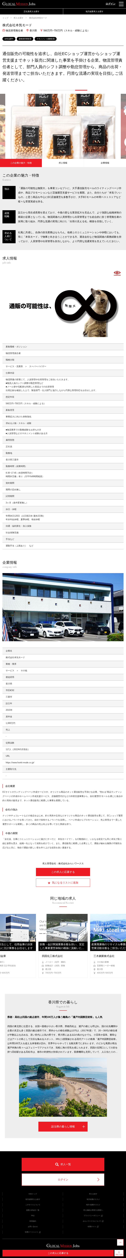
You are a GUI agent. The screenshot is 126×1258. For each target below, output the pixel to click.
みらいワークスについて (92, 1221)
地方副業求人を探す (32, 1199)
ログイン (111, 3)
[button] (45, 90)
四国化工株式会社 (52, 956)
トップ (5, 18)
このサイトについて (32, 1205)
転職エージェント (31, 1232)
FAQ (32, 1215)
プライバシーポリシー (92, 1215)
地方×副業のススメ (93, 1205)
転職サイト (92, 1226)
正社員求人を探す (31, 11)
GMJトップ (33, 1194)
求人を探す (18, 18)
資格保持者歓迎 (25, 39)
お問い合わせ (33, 1226)
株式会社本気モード (38, 18)
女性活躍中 (8, 39)
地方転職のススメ (93, 1199)
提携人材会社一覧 (32, 1210)
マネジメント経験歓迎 (46, 39)
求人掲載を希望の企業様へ (93, 1210)
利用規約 (33, 1221)
